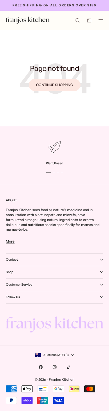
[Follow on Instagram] (54, 367)
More (10, 241)
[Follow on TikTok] (68, 367)
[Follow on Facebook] (40, 367)
